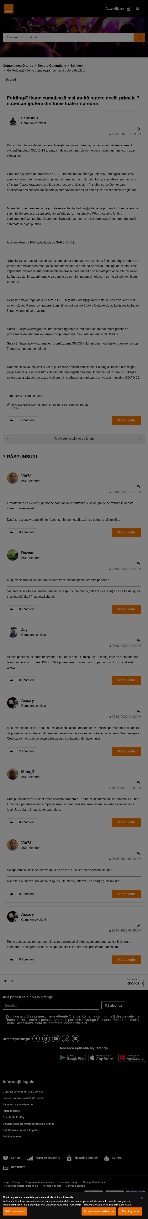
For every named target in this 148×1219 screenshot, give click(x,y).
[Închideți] (142, 1198)
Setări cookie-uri (15, 1211)
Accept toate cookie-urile (99, 1211)
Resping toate (130, 1211)
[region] (74, 1205)
